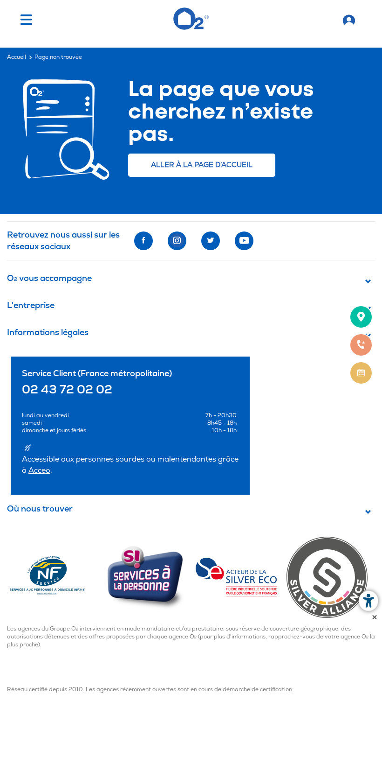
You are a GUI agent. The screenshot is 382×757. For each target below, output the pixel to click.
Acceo (39, 470)
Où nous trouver (40, 509)
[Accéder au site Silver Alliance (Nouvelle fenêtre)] (330, 577)
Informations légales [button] (48, 333)
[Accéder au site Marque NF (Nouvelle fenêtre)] (56, 577)
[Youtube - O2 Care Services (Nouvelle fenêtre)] (244, 240)
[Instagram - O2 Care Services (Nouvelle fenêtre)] (177, 240)
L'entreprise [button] (31, 306)
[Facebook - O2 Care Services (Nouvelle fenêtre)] (143, 240)
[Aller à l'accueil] (349, 19)
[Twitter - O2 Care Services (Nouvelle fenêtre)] (210, 240)
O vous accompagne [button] (49, 279)
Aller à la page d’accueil (201, 165)
